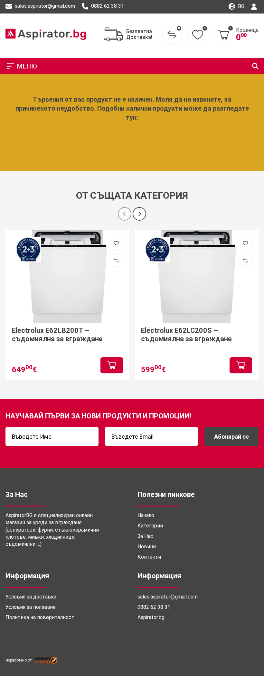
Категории (150, 526)
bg (240, 6)
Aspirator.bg (151, 617)
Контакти (149, 557)
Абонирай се (231, 436)
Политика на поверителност (39, 617)
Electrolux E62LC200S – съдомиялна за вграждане (186, 334)
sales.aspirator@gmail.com (44, 6)
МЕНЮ (27, 66)
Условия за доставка (30, 597)
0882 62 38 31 (107, 6)
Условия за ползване (30, 607)
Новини (146, 547)
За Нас (145, 536)
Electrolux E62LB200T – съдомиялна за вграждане (57, 334)
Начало (145, 515)
